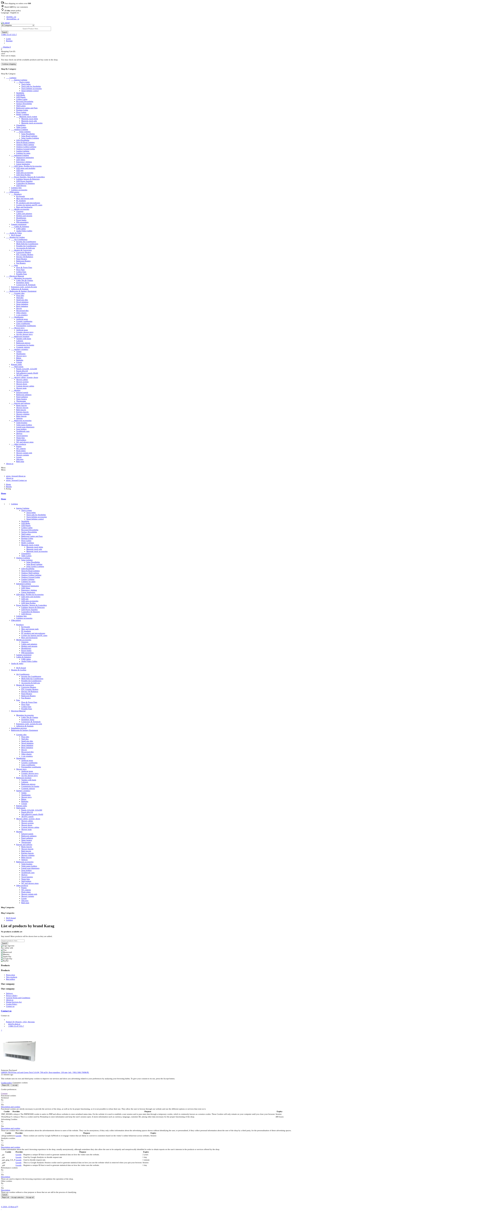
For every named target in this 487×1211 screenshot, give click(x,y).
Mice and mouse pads (24, 198)
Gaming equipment (18, 224)
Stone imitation (22, 304)
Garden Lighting (22, 151)
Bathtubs (19, 360)
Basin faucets (21, 405)
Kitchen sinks (16, 364)
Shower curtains (22, 455)
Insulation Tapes (22, 283)
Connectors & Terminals (26, 285)
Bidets (18, 358)
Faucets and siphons (20, 403)
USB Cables (21, 229)
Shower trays (17, 328)
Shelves (19, 433)
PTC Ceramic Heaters (24, 254)
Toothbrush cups (22, 431)
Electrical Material (15, 276)
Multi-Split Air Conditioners (27, 244)
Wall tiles (19, 298)
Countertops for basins (25, 345)
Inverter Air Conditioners (26, 242)
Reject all (5, 1197)
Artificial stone (22, 319)
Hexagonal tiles (22, 311)
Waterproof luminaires (25, 157)
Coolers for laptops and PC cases (29, 205)
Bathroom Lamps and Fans (27, 108)
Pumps (19, 446)
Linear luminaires (23, 164)
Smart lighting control (30, 91)
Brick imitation (22, 306)
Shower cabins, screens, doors (24, 377)
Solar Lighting (23, 132)
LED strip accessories (24, 173)
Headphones (21, 218)
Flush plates (21, 451)
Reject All (5, 1085)
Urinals (19, 362)
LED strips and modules (25, 168)
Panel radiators (22, 397)
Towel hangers (22, 436)
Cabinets (19, 341)
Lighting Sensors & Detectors (28, 179)
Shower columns (22, 414)
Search (4, 943)
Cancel (4, 1195)
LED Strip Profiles (23, 175)
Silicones (19, 459)
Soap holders (21, 429)
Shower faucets (22, 408)
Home (3, 493)
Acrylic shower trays (24, 334)
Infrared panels (22, 392)
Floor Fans (20, 270)
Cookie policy (6, 1083)
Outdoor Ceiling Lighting (26, 147)
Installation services (19, 728)
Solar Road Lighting (29, 136)
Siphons (19, 418)
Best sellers (10, 979)
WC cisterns (21, 448)
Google (18, 1136)
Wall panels (17, 367)
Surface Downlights (24, 104)
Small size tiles (22, 300)
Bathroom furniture (20, 336)
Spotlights (20, 93)
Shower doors (21, 384)
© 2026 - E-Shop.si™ (9, 1207)
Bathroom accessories (21, 420)
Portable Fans (21, 274)
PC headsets (21, 201)
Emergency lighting (24, 162)
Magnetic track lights (29, 119)
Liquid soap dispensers (25, 427)
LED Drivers (21, 186)
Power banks (21, 220)
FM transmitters (22, 222)
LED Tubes (20, 160)
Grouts (19, 457)
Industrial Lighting (20, 155)
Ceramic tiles (17, 293)
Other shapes (21, 313)
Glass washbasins (23, 323)
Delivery (9, 993)
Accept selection (17, 1197)
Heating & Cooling (15, 237)
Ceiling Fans (21, 272)
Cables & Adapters (20, 226)
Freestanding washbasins (26, 326)
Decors (19, 308)
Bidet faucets (21, 416)
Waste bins (20, 438)
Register (9, 41)
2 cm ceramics (22, 315)
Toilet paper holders (24, 425)
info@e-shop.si (14, 1024)
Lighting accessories (19, 190)
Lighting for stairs (23, 153)
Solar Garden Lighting (30, 138)
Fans (14, 265)
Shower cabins (22, 380)
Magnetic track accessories (31, 123)
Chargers (19, 211)
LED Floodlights (22, 140)
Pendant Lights (22, 110)
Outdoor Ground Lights (25, 149)
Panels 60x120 (22, 371)
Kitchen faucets (22, 412)
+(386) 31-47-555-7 (9, 35)
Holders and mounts (24, 216)
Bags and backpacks (24, 207)
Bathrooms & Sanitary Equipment (21, 291)
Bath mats (20, 461)
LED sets (19, 170)
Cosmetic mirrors (23, 347)
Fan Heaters (21, 263)
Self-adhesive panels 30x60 (27, 373)
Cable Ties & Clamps (24, 280)
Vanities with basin (23, 339)
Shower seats (21, 388)
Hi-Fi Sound (16, 235)
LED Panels (20, 97)
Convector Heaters (23, 252)
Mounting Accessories (21, 278)
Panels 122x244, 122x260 (26, 369)
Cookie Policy (11, 1004)
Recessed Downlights (24, 101)
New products (11, 977)
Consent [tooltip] (4, 1093)
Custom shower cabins (25, 386)
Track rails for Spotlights (31, 86)
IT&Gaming (12, 192)
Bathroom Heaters (23, 261)
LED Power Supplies (24, 181)
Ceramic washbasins (24, 321)
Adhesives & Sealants (19, 289)
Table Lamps (21, 127)
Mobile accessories (20, 209)
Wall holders (21, 440)
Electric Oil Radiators (24, 257)
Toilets (18, 351)
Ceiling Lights (21, 99)
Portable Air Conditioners (26, 246)
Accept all (30, 1197)
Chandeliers (21, 125)
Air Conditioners (19, 239)
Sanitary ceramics (19, 349)
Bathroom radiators (23, 395)
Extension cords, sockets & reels (24, 287)
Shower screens (22, 382)
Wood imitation (22, 302)
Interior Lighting (19, 80)
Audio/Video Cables (24, 231)
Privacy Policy (12, 996)
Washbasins (17, 317)
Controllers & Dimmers (25, 183)
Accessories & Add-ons (25, 248)
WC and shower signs (24, 442)
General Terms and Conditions (18, 998)
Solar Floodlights (28, 134)
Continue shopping (9, 64)
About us (9, 464)
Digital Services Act (14, 1002)
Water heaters (21, 399)
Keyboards (20, 196)
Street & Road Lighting (25, 142)
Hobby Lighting (22, 114)
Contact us (10, 1006)
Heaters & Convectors (21, 250)
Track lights (26, 84)
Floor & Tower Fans (24, 267)
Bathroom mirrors (23, 343)
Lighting (11, 78)
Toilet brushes (21, 423)
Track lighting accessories (31, 88)
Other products (18, 444)
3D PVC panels (22, 375)
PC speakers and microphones (28, 203)
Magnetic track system (26, 117)
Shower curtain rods (24, 453)
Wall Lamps (21, 106)
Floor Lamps (21, 112)
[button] (10, 1107)
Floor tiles (20, 295)
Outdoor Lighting (19, 129)
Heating (15, 390)
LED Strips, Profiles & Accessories (26, 166)
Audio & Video (14, 233)
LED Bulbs (20, 95)
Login (8, 39)
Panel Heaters (21, 259)
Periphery (16, 194)
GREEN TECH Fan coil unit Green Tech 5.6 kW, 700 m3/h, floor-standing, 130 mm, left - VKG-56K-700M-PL (45, 1072)
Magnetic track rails (29, 121)
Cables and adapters (24, 214)
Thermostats (21, 401)
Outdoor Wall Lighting (25, 145)
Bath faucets (21, 410)
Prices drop (10, 975)
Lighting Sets (16, 188)
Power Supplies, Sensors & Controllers (28, 177)
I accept (15, 1085)
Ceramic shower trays (24, 332)
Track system (23, 82)
